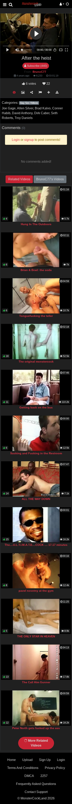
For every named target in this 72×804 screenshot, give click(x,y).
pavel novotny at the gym (36, 590)
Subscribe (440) (36, 65)
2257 (44, 776)
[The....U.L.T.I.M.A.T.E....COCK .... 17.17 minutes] (36, 524)
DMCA (29, 776)
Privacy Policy (55, 768)
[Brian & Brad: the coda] (36, 250)
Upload (27, 760)
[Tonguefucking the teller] (36, 295)
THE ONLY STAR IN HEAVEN (36, 636)
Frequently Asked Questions (36, 784)
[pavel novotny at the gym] (36, 570)
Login (61, 760)
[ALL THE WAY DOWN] (36, 479)
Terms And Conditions (22, 768)
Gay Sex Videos (29, 103)
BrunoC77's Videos (50, 179)
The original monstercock (36, 361)
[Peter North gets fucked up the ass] (36, 708)
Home (11, 760)
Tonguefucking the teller (36, 315)
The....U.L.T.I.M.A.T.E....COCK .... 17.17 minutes (36, 544)
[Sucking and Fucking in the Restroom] (36, 433)
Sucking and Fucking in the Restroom (36, 453)
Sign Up (45, 760)
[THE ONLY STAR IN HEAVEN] (36, 616)
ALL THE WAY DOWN (36, 499)
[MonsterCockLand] (31, 4)
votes (31, 83)
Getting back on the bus (36, 407)
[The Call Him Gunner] (36, 662)
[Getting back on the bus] (36, 387)
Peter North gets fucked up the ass (36, 728)
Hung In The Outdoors (36, 224)
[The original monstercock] (36, 341)
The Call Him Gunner (36, 682)
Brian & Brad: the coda (36, 270)
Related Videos (19, 179)
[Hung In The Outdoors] (36, 204)
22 (48, 83)
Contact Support (36, 792)
